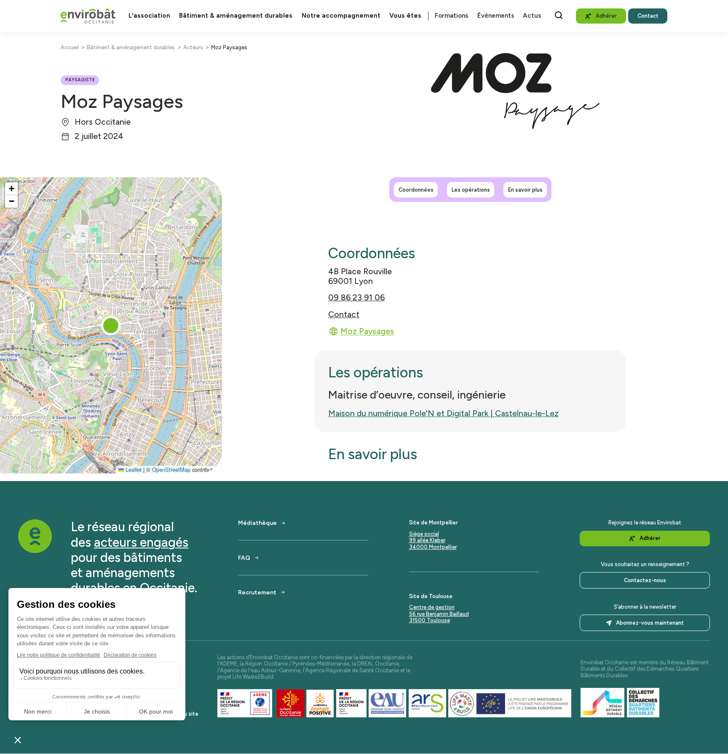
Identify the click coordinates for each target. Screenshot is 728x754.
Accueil (70, 47)
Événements (495, 16)
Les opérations (471, 190)
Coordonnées (416, 190)
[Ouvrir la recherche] (558, 15)
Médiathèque (257, 522)
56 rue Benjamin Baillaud (439, 614)
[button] (110, 325)
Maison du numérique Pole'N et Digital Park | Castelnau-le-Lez (443, 413)
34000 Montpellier (433, 547)
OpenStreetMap (171, 469)
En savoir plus (525, 190)
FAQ (244, 557)
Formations (451, 16)
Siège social (424, 534)
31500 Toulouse (429, 620)
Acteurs (193, 47)
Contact (343, 314)
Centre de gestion (432, 607)
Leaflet (133, 469)
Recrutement (257, 592)
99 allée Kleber (427, 540)
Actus (532, 16)
